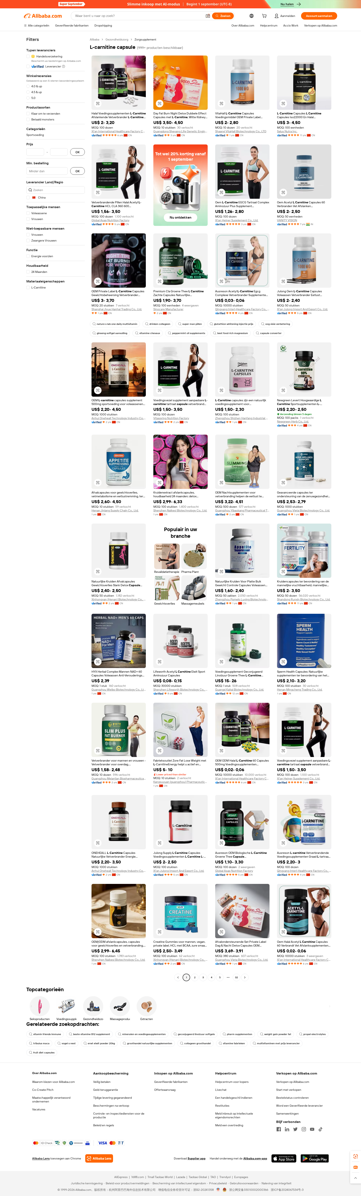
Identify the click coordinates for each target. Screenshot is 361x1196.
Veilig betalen (102, 1081)
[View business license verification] (218, 1190)
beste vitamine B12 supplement (91, 1034)
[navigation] (55, 509)
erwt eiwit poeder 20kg (101, 1043)
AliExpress (121, 1177)
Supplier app (197, 1158)
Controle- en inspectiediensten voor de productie (118, 1115)
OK (77, 152)
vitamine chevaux (149, 333)
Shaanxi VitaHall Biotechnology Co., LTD (240, 131)
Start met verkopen (288, 1089)
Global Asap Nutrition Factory (110, 220)
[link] (355, 1156)
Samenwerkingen (287, 1113)
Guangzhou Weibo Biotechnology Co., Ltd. (119, 689)
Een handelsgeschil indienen (233, 1097)
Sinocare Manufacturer (168, 309)
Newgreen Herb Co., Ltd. (293, 421)
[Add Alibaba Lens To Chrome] (99, 1158)
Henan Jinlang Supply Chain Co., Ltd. (115, 510)
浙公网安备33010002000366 (248, 1189)
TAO (213, 1177)
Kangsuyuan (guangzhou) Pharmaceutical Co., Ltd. (180, 781)
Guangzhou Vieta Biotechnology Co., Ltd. (303, 510)
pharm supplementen (239, 1034)
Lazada (180, 1177)
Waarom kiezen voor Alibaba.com (53, 1081)
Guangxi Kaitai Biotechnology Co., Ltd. (239, 689)
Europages (241, 1177)
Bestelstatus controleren (292, 1097)
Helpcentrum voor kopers (232, 1081)
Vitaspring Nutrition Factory (171, 418)
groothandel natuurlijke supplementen (149, 1043)
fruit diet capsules (44, 1052)
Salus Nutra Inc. (287, 131)
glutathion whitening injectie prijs (233, 324)
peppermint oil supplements (188, 333)
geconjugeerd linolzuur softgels (196, 1034)
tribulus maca (41, 1043)
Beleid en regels (103, 1125)
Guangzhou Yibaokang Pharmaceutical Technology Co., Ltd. (242, 510)
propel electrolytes (314, 1034)
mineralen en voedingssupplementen (144, 1034)
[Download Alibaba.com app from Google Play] (315, 1158)
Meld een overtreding (229, 1125)
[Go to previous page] (178, 977)
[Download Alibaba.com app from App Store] (283, 1158)
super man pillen (192, 324)
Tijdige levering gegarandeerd (112, 1097)
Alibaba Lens (41, 1158)
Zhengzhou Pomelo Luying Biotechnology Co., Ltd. (242, 599)
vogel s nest (69, 1043)
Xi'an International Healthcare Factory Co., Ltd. (119, 131)
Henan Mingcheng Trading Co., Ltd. (299, 689)
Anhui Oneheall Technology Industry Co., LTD (119, 418)
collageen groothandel (197, 1043)
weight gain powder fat (277, 1034)
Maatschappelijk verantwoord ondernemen (51, 1099)
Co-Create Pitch (42, 1089)
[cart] (265, 16)
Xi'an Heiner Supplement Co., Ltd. (236, 220)
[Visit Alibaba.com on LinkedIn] (287, 1129)
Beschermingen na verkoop (111, 1105)
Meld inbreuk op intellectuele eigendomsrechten (234, 1115)
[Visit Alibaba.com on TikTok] (320, 1129)
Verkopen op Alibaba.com (292, 1081)
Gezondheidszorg (117, 39)
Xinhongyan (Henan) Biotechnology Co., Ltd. (119, 599)
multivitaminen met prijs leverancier (278, 1043)
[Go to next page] (245, 977)
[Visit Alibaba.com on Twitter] (295, 1129)
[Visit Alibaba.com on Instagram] (303, 1129)
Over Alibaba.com (44, 1073)
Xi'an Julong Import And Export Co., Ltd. (302, 309)
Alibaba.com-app (255, 1158)
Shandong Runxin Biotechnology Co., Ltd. (303, 599)
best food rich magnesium (232, 333)
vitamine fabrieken (234, 1043)
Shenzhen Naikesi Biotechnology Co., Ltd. (180, 510)
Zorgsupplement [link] (145, 39)
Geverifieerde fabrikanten (171, 1081)
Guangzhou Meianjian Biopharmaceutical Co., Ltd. (119, 778)
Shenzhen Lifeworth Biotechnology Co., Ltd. (180, 689)
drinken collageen (159, 324)
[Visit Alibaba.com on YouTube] (312, 1129)
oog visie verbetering (277, 324)
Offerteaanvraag (164, 1089)
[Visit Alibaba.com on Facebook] (278, 1129)
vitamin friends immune (47, 1034)
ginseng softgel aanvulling (112, 333)
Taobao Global (198, 1177)
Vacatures (38, 1109)
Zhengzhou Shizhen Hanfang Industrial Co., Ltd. (242, 418)
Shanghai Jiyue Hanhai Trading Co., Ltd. (117, 309)
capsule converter (271, 333)
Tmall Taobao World (160, 1177)
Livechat (220, 1089)
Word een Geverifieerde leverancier (299, 1105)
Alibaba (94, 39)
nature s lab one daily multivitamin (117, 324)
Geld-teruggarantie (105, 1089)
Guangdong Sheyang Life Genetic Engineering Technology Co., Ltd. (180, 131)
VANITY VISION (287, 220)
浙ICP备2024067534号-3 (287, 1189)
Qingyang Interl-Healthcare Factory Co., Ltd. (242, 309)
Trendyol (225, 1177)
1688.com (137, 1177)
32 (236, 977)
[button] (207, 15)
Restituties (222, 1105)
